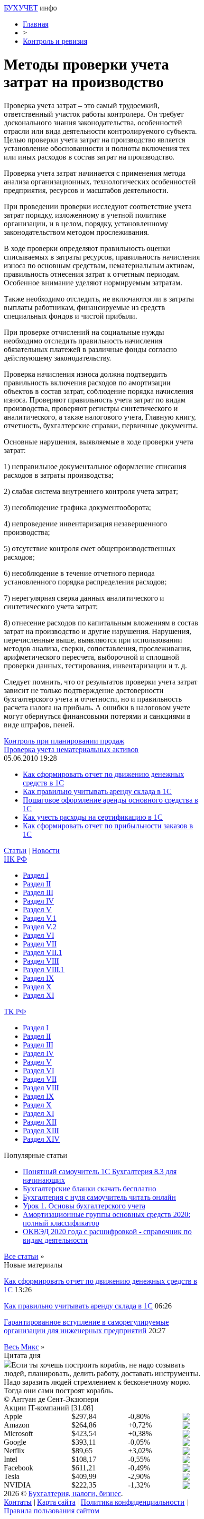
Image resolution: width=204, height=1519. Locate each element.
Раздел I (35, 875)
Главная (35, 24)
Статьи (15, 850)
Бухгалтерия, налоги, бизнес (74, 1493)
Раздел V (37, 909)
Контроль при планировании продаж (64, 741)
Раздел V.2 (39, 927)
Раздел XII (39, 1122)
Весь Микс (21, 1347)
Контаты (18, 1502)
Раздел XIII (41, 1131)
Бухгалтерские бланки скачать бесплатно (89, 1189)
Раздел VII (39, 944)
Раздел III (38, 892)
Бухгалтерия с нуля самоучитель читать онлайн (99, 1197)
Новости (46, 850)
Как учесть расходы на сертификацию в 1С (93, 817)
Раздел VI (38, 935)
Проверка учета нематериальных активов (71, 749)
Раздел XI (38, 995)
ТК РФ (15, 1011)
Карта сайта (56, 1502)
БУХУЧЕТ (21, 8)
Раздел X (37, 987)
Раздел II (37, 884)
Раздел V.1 (39, 918)
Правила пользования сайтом (51, 1511)
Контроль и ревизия (55, 41)
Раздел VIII (41, 961)
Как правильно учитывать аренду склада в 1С (97, 791)
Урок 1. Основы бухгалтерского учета (84, 1206)
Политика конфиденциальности (133, 1502)
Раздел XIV (41, 1139)
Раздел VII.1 (42, 952)
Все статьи (21, 1256)
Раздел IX (38, 978)
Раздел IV (38, 901)
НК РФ (15, 859)
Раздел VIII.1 (44, 970)
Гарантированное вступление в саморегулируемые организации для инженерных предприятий (86, 1326)
